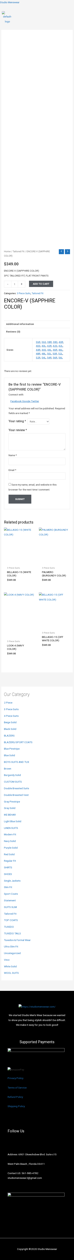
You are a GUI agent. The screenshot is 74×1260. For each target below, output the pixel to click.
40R (61, 341)
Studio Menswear (10, 2)
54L (44, 357)
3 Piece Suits (11, 709)
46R (55, 349)
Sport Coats (11, 893)
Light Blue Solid (12, 821)
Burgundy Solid (12, 775)
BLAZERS (9, 735)
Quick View (19, 561)
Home (7, 251)
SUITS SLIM (10, 907)
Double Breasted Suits (16, 788)
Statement (10, 900)
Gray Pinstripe (12, 801)
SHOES (8, 874)
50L (49, 353)
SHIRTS (8, 867)
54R (49, 357)
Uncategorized (12, 953)
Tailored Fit (10, 913)
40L (44, 345)
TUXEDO (9, 926)
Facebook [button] (16, 401)
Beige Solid (10, 722)
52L (60, 353)
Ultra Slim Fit (11, 946)
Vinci (6, 959)
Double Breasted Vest (16, 794)
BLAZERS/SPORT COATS (18, 742)
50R (55, 353)
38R (49, 341)
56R (55, 357)
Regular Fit (10, 860)
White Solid (10, 966)
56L (60, 357)
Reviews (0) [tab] (13, 331)
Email (12, 470)
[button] (70, 18)
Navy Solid (10, 841)
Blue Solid (9, 755)
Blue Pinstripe (12, 748)
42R (49, 345)
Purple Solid (11, 847)
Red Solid (9, 854)
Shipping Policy (16, 1106)
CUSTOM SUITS (13, 781)
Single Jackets (12, 880)
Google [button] (26, 401)
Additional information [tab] (20, 323)
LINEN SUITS (11, 827)
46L (60, 349)
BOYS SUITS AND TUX (16, 761)
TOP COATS (11, 920)
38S (55, 341)
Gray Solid (9, 808)
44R (38, 349)
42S (55, 345)
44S (44, 349)
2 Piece (8, 702)
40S (38, 345)
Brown (7, 768)
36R (38, 341)
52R (38, 357)
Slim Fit (8, 887)
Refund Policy (15, 1096)
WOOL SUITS (11, 972)
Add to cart (41, 283)
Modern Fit (10, 834)
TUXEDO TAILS (12, 933)
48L (44, 353)
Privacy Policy (15, 1078)
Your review (18, 430)
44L (49, 349)
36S (44, 341)
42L (60, 345)
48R (38, 353)
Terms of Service (17, 1087)
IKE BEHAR (10, 814)
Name (13, 455)
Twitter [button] (35, 401)
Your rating (17, 421)
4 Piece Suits (11, 715)
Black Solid (10, 728)
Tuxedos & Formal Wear (17, 940)
